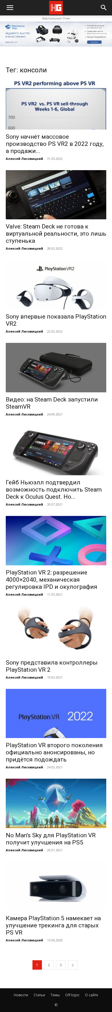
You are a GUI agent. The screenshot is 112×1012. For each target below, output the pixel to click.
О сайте (91, 995)
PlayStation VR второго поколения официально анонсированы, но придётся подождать (54, 752)
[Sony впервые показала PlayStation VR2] (56, 284)
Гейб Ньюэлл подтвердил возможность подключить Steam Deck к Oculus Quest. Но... (54, 489)
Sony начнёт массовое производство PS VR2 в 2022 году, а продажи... (55, 143)
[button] (104, 7)
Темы (55, 995)
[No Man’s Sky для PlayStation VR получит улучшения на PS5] (56, 803)
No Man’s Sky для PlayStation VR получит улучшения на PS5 (51, 839)
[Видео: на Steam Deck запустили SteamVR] (56, 367)
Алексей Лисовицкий (24, 158)
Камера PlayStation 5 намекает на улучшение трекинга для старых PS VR (53, 925)
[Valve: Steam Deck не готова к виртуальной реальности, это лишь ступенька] (56, 195)
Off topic (72, 995)
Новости (21, 995)
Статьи (39, 995)
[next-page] (73, 965)
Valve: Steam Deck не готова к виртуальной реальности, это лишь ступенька (56, 233)
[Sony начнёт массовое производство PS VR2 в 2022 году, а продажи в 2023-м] (56, 105)
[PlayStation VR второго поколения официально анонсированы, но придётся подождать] (56, 713)
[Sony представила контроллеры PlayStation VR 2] (56, 630)
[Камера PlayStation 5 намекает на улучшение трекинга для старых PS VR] (56, 886)
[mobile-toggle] (10, 7)
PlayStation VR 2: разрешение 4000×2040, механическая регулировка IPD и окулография (51, 579)
